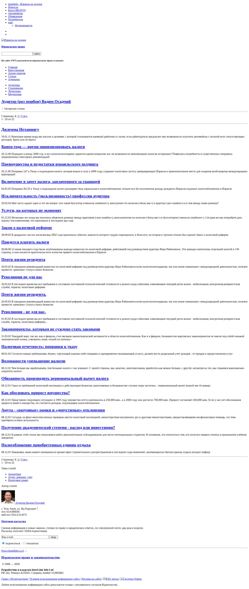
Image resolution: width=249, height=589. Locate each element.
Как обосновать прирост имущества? (35, 393)
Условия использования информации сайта (55, 578)
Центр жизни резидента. (23, 294)
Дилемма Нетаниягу (20, 129)
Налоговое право (18, 480)
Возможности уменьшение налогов (33, 361)
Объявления (15, 16)
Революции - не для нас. (23, 312)
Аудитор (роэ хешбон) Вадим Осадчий (36, 101)
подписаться (13, 543)
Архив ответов (16, 73)
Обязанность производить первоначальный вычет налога (55, 378)
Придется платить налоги (25, 242)
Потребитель (15, 19)
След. (24, 116)
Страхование (15, 88)
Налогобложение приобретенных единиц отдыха (46, 445)
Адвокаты (14, 79)
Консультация (16, 70)
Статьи (12, 76)
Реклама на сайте (91, 578)
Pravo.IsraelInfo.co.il (12, 550)
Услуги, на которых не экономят (31, 210)
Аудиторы (14, 85)
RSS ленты (112, 578)
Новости (13, 7)
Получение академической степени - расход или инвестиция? (58, 427)
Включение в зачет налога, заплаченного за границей (50, 181)
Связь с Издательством (14, 578)
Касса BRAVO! (17, 10)
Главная (12, 67)
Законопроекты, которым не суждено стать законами (50, 329)
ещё (10, 22)
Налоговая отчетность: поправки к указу (39, 346)
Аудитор (30, 502)
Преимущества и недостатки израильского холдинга (49, 164)
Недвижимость (23, 25)
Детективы (14, 91)
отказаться (32, 543)
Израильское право (13, 46)
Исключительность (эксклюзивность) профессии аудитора (55, 196)
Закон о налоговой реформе (26, 227)
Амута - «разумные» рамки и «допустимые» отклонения (53, 410)
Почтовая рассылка (13, 521)
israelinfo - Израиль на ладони (25, 4)
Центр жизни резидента (23, 259)
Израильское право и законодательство (30, 557)
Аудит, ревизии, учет (20, 477)
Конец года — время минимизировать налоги (43, 146)
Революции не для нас (21, 277)
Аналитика (14, 474)
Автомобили (15, 13)
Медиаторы (15, 94)
